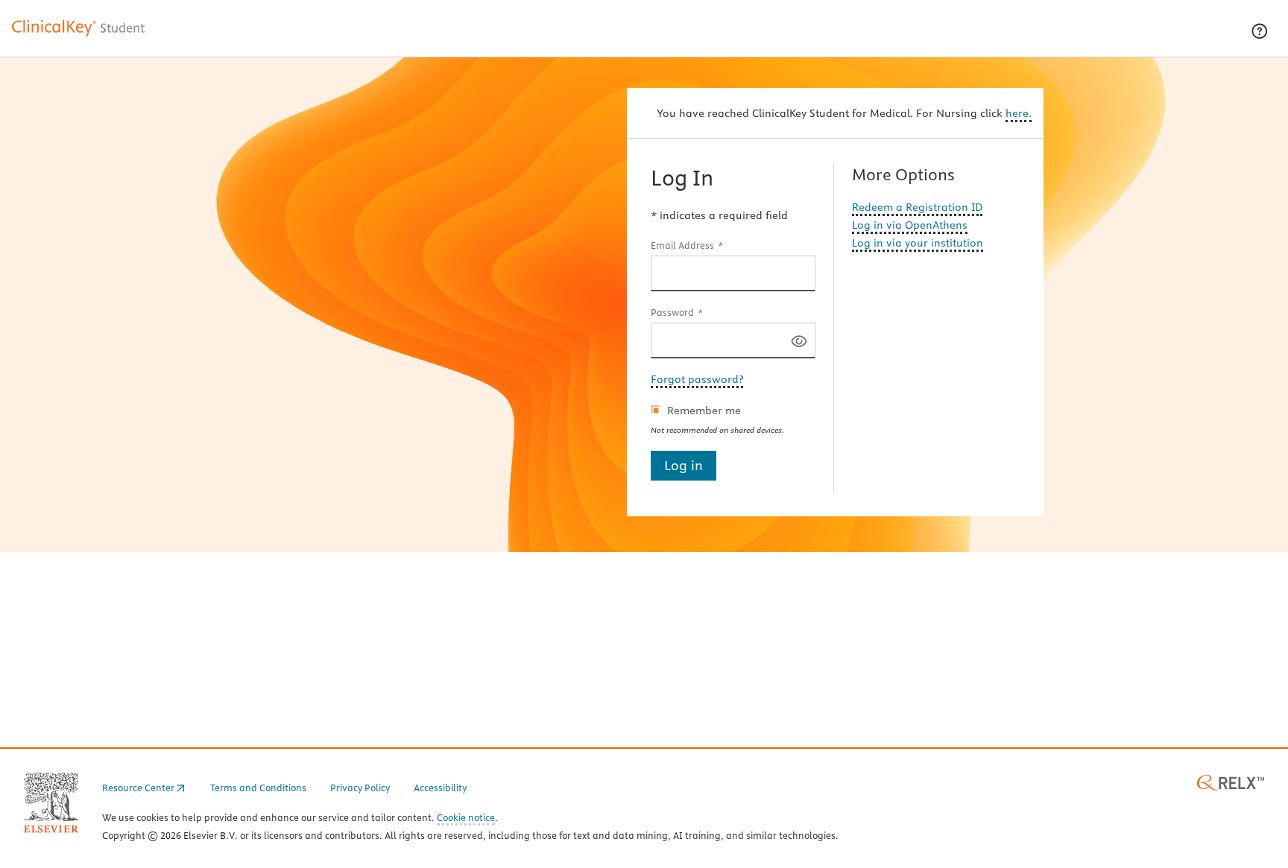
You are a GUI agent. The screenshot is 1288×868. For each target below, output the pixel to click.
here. (1019, 113)
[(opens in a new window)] (1230, 781)
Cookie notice (466, 818)
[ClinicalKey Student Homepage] (79, 35)
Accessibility (440, 787)
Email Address (682, 245)
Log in (683, 465)
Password (672, 312)
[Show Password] (799, 339)
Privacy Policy (360, 787)
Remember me (704, 410)
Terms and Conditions (258, 787)
